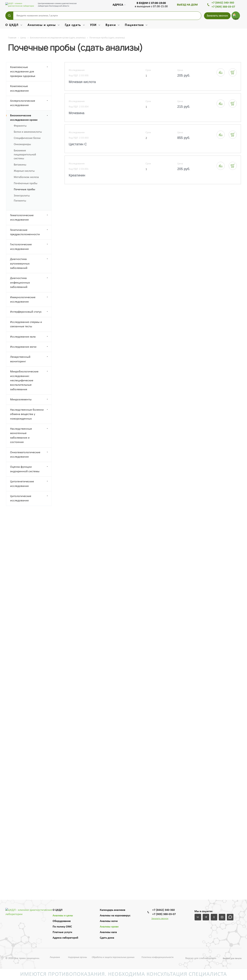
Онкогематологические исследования (25, 454)
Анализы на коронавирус (115, 915)
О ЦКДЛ (58, 910)
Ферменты (20, 125)
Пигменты (20, 200)
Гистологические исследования (21, 247)
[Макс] (230, 917)
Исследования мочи (23, 346)
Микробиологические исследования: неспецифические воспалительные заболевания (24, 380)
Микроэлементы (21, 399)
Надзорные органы (77, 957)
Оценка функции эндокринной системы (24, 469)
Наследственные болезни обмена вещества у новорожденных (27, 414)
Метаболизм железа (26, 177)
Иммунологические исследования (22, 299)
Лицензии (55, 957)
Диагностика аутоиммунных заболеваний (20, 264)
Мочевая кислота (82, 82)
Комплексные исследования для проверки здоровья (22, 72)
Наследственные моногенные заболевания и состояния (21, 435)
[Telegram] (206, 917)
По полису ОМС (62, 926)
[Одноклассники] (214, 917)
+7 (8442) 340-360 (223, 2)
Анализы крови (109, 926)
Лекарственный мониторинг (20, 359)
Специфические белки (27, 138)
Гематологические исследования (22, 217)
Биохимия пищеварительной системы (25, 154)
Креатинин (77, 175)
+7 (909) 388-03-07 (223, 6)
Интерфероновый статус (26, 311)
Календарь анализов (112, 910)
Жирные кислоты (24, 171)
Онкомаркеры (22, 144)
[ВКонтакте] (198, 917)
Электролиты (22, 195)
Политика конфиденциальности (157, 957)
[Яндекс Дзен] (222, 917)
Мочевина (76, 113)
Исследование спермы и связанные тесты (26, 324)
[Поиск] (9, 15)
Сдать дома (107, 937)
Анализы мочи (109, 921)
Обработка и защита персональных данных (113, 957)
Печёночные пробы (25, 183)
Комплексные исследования (19, 88)
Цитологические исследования (20, 498)
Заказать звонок (217, 15)
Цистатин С (78, 144)
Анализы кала (108, 932)
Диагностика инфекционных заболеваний (20, 283)
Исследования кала (23, 336)
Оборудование (62, 921)
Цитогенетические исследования (22, 484)
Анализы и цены (63, 915)
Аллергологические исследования (22, 103)
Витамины (20, 164)
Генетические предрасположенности (25, 232)
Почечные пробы (24, 189)
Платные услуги (62, 932)
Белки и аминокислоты (28, 131)
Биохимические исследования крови (23, 118)
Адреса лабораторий (65, 937)
